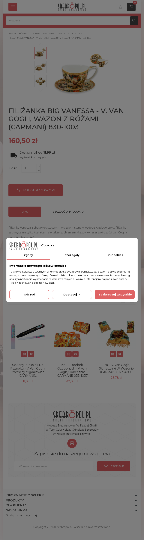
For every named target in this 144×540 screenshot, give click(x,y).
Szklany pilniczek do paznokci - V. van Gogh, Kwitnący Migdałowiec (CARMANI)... (27, 370)
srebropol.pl (64, 527)
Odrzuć (29, 294)
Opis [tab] (25, 211)
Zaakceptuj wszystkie (115, 294)
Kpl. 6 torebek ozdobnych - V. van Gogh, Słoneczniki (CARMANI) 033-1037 (72, 370)
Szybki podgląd (24, 354)
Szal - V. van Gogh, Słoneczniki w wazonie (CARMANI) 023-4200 (116, 368)
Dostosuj (70, 294)
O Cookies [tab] (115, 255)
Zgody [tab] (28, 255)
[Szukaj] (134, 20)
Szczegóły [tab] (71, 255)
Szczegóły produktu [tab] (68, 211)
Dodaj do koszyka (39, 190)
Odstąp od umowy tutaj (21, 515)
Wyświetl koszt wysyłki (33, 157)
